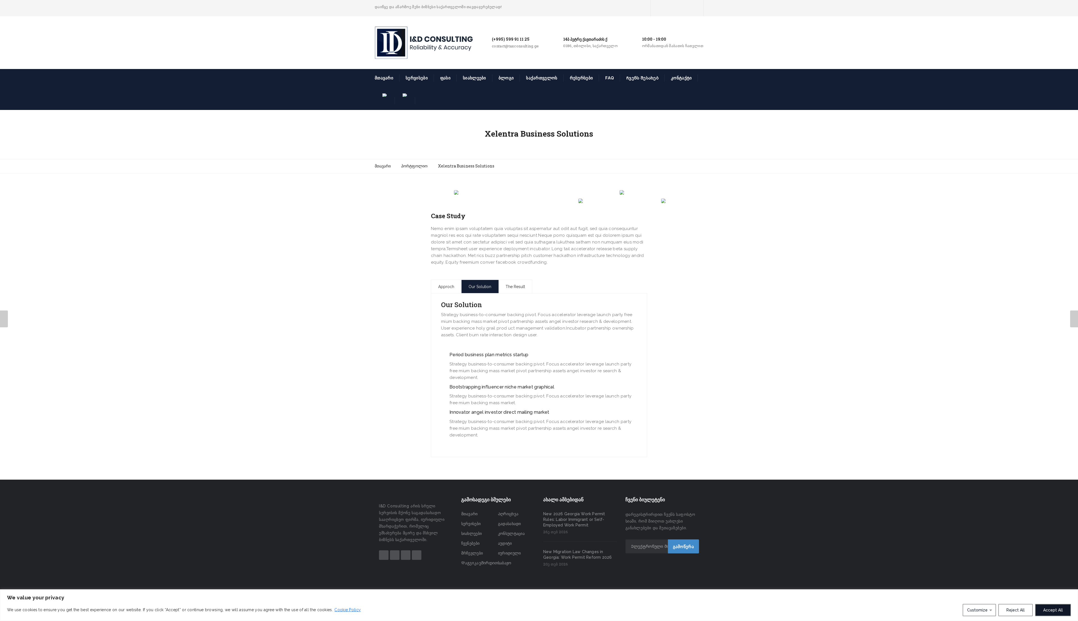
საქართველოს (541, 78)
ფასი (445, 78)
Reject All (1015, 610)
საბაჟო (504, 563)
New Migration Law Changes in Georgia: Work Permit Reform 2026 (577, 554)
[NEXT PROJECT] (1074, 319)
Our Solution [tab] (480, 286)
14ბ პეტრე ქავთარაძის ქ (585, 39)
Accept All (1053, 610)
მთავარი (384, 78)
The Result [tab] (515, 286)
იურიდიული (509, 553)
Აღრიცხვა (508, 514)
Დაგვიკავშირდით (479, 563)
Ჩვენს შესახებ (642, 78)
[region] (539, 605)
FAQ (609, 78)
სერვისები (417, 78)
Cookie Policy (347, 610)
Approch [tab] (446, 286)
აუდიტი (505, 543)
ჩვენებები (470, 543)
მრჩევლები (472, 553)
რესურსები (581, 78)
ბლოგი (506, 78)
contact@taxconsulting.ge (515, 46)
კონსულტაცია (511, 533)
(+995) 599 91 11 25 (510, 39)
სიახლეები (474, 78)
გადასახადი (509, 523)
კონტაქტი (681, 78)
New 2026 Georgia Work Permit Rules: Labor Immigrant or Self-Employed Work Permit (574, 519)
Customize (977, 610)
